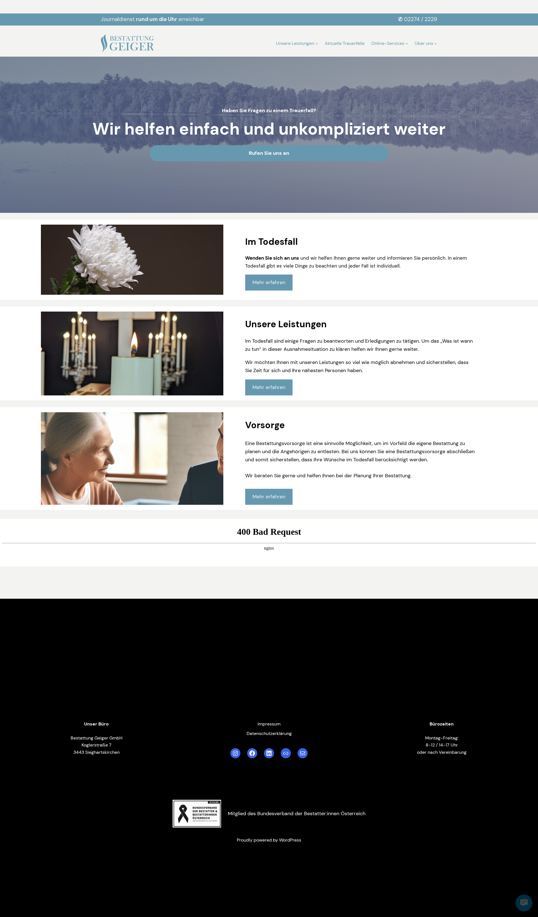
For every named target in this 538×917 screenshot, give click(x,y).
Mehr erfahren (268, 282)
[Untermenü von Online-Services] (406, 43)
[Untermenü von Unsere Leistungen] (316, 43)
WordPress (290, 840)
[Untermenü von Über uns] (435, 43)
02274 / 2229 (420, 19)
